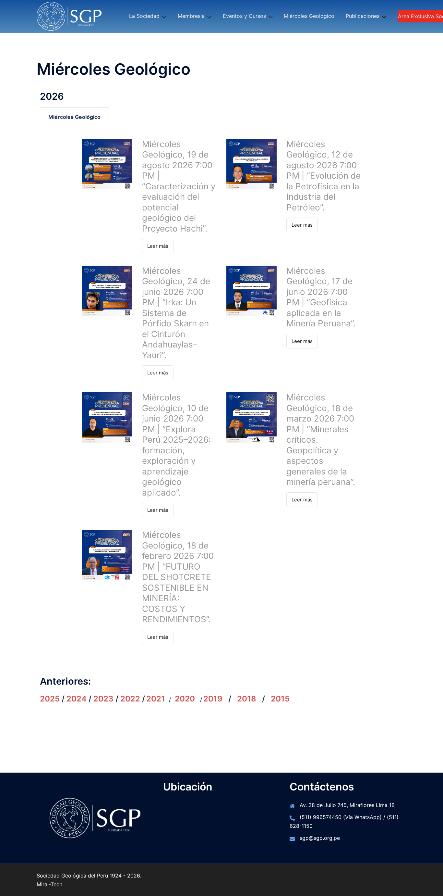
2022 (130, 698)
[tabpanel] (221, 398)
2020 (185, 698)
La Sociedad (144, 16)
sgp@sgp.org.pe (320, 838)
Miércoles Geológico (309, 16)
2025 (50, 698)
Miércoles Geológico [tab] (74, 117)
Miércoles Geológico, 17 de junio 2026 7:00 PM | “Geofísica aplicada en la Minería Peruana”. (320, 297)
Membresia (191, 16)
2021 (155, 698)
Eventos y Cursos (244, 16)
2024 (76, 698)
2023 (103, 698)
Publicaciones (362, 16)
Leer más (157, 246)
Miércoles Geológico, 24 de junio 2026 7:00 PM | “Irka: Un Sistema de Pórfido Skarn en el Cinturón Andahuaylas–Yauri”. (176, 313)
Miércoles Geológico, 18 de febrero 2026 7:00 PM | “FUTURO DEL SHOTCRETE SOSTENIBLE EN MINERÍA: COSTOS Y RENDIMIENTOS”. (178, 577)
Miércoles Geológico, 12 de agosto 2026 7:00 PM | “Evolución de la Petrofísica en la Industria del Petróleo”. (323, 175)
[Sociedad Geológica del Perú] (69, 15)
